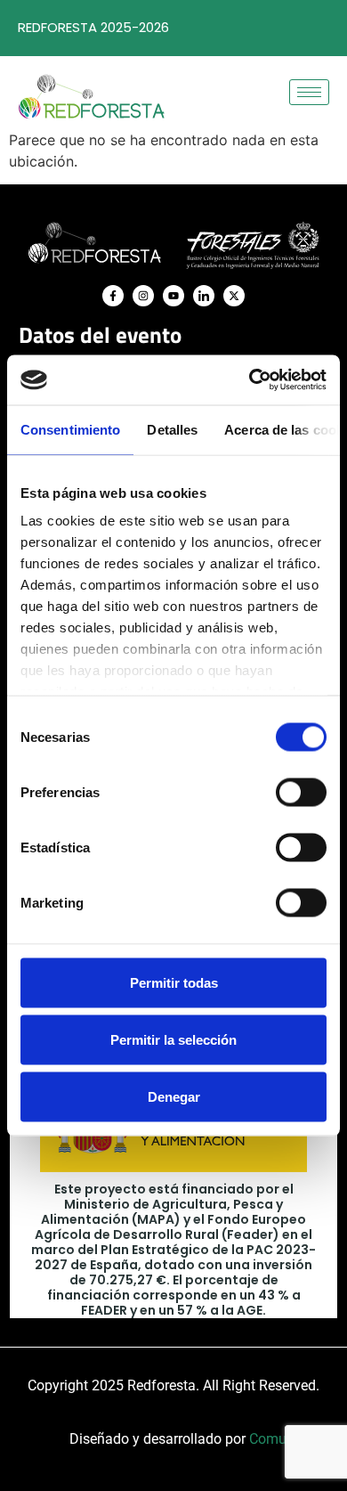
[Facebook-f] (113, 295)
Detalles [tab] (172, 428)
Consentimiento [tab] (70, 428)
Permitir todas (174, 982)
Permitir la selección (173, 1039)
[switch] (301, 792)
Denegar (174, 1096)
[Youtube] (173, 295)
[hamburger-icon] (309, 92)
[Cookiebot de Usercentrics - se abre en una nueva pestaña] (250, 380)
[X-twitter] (234, 295)
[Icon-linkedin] (203, 295)
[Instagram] (143, 295)
